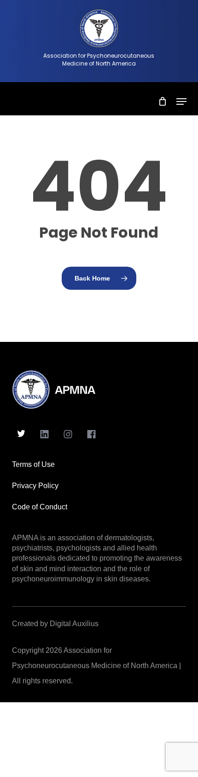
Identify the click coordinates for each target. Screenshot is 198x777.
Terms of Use (33, 464)
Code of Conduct (39, 507)
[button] (181, 101)
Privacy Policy (35, 486)
